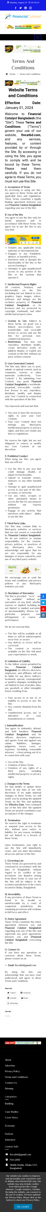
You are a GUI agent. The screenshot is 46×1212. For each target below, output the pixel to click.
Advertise (10, 1065)
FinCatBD (15, 1159)
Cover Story (11, 1117)
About (8, 1059)
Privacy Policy (12, 1071)
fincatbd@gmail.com (25, 965)
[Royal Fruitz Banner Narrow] (23, 83)
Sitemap (9, 1088)
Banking (9, 1103)
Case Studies (11, 1111)
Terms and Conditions (16, 1077)
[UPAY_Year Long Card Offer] (23, 239)
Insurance (10, 1139)
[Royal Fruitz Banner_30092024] (23, 569)
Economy (10, 1125)
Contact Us (11, 1082)
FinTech (9, 1134)
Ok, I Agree (23, 1207)
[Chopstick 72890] (23, 26)
